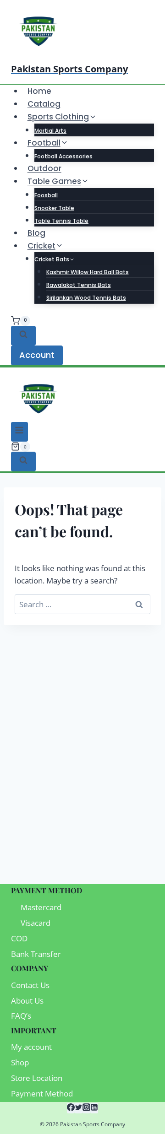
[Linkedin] (94, 1108)
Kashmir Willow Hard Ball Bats (87, 272)
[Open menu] (19, 432)
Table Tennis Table (61, 221)
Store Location (36, 1078)
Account (37, 355)
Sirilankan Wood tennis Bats (86, 298)
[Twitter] (78, 1108)
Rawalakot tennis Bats (78, 285)
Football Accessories (63, 156)
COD (19, 938)
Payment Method (42, 1093)
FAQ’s (21, 1015)
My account (31, 1047)
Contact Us (30, 985)
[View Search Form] (23, 336)
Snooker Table (54, 208)
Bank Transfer (36, 954)
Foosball (46, 195)
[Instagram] (86, 1108)
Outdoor (44, 168)
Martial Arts (50, 131)
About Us (27, 1000)
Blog (36, 232)
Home (39, 91)
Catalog (44, 103)
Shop (20, 1062)
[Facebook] (71, 1108)
